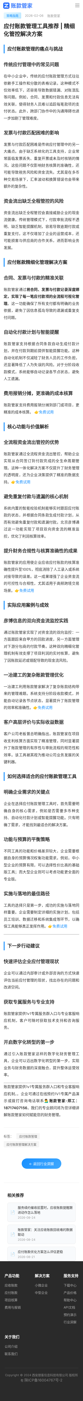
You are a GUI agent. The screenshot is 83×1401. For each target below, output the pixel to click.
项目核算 (11, 1300)
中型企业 (41, 1293)
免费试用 (46, 412)
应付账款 (11, 1293)
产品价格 (70, 1293)
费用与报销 (13, 1307)
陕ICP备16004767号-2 (43, 1380)
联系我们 (11, 1354)
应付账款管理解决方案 (21, 1144)
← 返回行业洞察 (41, 1164)
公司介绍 (11, 1346)
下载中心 (70, 1285)
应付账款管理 (28, 1136)
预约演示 (70, 1315)
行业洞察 (70, 1322)
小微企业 (41, 1285)
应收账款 (11, 1285)
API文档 (69, 1307)
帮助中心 (70, 1300)
